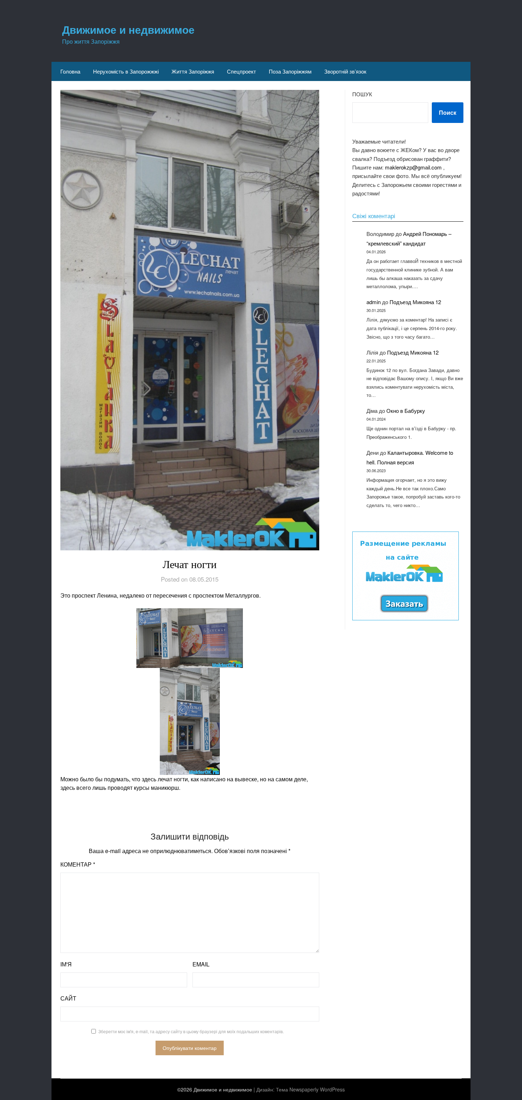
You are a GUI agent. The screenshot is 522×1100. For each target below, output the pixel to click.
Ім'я (66, 964)
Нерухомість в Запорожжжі (126, 71)
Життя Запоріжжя (193, 71)
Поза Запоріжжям (290, 71)
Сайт (68, 998)
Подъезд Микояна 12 (415, 302)
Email (201, 964)
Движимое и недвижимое (128, 29)
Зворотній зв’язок (345, 71)
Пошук (362, 94)
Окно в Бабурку (405, 410)
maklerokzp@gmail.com (413, 167)
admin (373, 302)
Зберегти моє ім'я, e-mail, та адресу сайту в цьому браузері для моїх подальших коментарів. (191, 1031)
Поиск (447, 112)
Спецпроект (241, 71)
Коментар (77, 864)
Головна (70, 71)
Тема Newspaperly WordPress (310, 1089)
